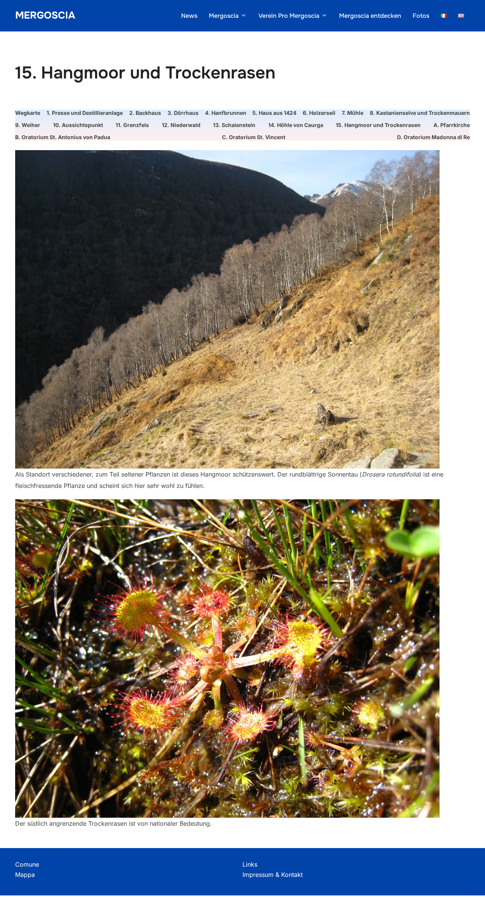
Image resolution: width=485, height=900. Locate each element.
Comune (27, 864)
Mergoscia (45, 15)
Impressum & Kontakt (272, 874)
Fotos (421, 16)
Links (249, 864)
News (189, 16)
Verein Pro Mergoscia (288, 16)
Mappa (25, 874)
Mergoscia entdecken (370, 16)
